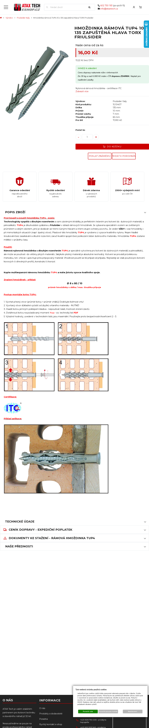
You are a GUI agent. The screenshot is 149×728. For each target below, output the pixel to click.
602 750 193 (106, 5)
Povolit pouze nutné (108, 711)
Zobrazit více (82, 91)
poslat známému (99, 156)
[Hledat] (90, 7)
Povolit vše (88, 711)
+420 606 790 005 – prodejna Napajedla (93, 721)
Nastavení (132, 711)
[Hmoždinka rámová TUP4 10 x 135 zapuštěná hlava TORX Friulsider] (36, 84)
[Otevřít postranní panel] (6, 7)
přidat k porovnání (124, 156)
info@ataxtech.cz (109, 8)
